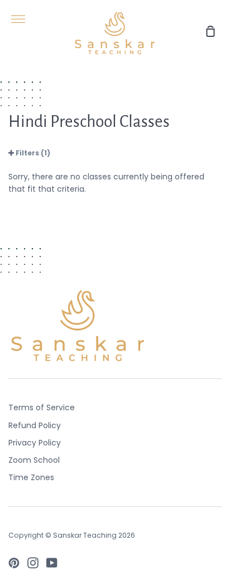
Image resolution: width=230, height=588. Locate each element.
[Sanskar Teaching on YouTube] (52, 562)
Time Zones (31, 477)
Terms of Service (41, 407)
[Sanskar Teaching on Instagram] (33, 562)
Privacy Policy (34, 442)
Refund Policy (34, 425)
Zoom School (34, 460)
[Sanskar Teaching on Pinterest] (14, 562)
